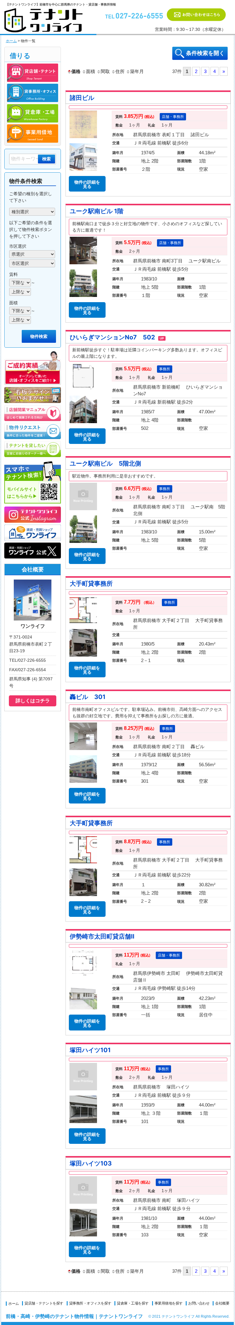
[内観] (83, 751)
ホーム (11, 41)
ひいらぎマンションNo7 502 (117, 337)
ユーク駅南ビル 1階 (96, 211)
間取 (105, 71)
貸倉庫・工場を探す (133, 1303)
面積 (90, 71)
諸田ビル (82, 97)
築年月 (137, 71)
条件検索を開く (205, 53)
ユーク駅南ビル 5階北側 (105, 463)
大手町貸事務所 (91, 583)
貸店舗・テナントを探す (43, 1303)
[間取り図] (83, 391)
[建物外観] (83, 298)
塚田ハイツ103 (91, 1163)
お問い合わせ (198, 1303)
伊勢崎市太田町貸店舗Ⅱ (102, 936)
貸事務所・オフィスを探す (90, 1303)
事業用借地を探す (169, 1303)
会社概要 (222, 1303)
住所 (120, 71)
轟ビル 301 (88, 697)
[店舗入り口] (83, 265)
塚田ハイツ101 (90, 1050)
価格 (75, 71)
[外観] (83, 424)
